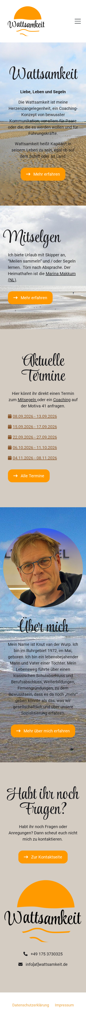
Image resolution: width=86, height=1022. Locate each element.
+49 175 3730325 (47, 953)
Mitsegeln (27, 399)
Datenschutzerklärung (30, 1005)
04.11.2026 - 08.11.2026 (35, 457)
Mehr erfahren (46, 174)
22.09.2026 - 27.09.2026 (35, 437)
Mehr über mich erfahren (47, 730)
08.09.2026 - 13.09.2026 (35, 416)
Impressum (64, 1005)
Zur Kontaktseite (46, 857)
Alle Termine (32, 475)
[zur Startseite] (24, 21)
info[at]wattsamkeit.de (47, 964)
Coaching (62, 399)
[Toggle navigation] (78, 21)
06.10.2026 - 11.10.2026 (35, 447)
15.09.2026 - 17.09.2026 (35, 426)
